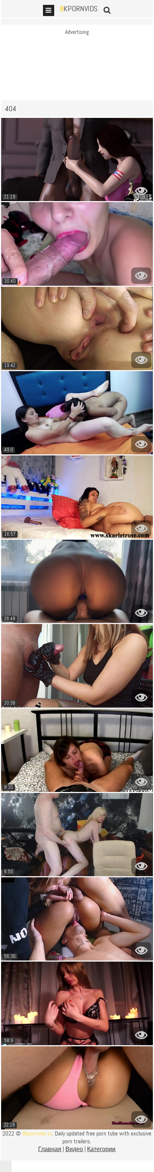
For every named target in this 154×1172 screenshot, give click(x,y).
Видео (74, 1149)
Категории (101, 1149)
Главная (49, 1149)
